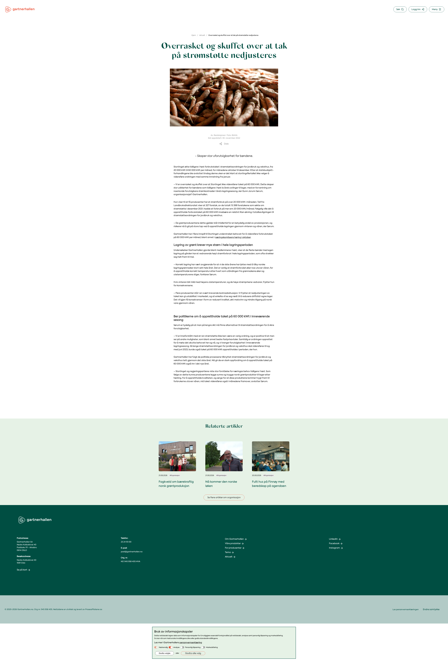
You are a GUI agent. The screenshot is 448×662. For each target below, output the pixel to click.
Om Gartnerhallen (234, 539)
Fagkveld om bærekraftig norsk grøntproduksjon (176, 484)
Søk (398, 9)
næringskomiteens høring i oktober (233, 237)
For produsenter (233, 547)
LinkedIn (333, 539)
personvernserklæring (191, 642)
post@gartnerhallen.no (131, 551)
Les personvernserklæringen (406, 609)
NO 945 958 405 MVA (130, 561)
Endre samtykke (431, 609)
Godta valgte (164, 653)
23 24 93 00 (126, 542)
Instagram (334, 547)
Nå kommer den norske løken (221, 484)
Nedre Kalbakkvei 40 (26, 560)
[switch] (156, 647)
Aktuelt (202, 35)
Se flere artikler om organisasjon (224, 497)
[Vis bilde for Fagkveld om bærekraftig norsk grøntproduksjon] (177, 456)
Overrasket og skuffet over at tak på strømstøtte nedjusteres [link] (233, 35)
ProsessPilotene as (93, 609)
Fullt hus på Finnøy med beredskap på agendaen (269, 484)
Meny (435, 9)
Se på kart (22, 569)
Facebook (334, 543)
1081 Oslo (21, 563)
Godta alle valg (193, 653)
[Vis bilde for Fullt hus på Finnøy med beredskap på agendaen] (270, 456)
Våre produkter (233, 543)
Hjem (193, 35)
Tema (228, 552)
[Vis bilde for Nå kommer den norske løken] (224, 456)
